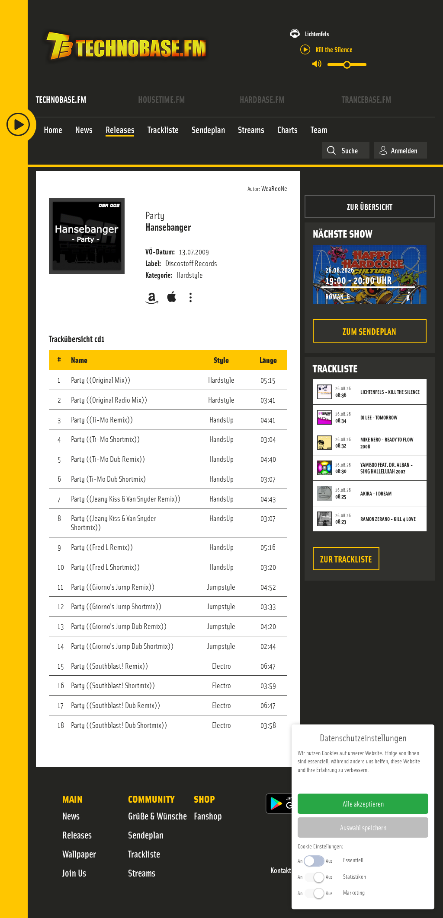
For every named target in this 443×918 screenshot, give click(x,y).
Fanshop (208, 815)
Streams (141, 872)
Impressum (336, 783)
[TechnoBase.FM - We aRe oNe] (125, 66)
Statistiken (354, 876)
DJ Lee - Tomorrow (379, 417)
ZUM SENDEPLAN (369, 331)
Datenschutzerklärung (378, 783)
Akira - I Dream (376, 493)
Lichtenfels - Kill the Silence (390, 391)
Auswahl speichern (363, 827)
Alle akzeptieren (363, 803)
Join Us (74, 872)
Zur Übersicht (369, 206)
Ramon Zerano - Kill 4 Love (388, 518)
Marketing (354, 892)
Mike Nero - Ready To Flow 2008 (387, 443)
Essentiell (353, 860)
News (71, 815)
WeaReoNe (274, 188)
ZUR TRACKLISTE (346, 558)
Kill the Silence (334, 49)
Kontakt (280, 870)
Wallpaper (79, 853)
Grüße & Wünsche (157, 815)
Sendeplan (146, 834)
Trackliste (144, 853)
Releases (77, 834)
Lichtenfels (317, 33)
